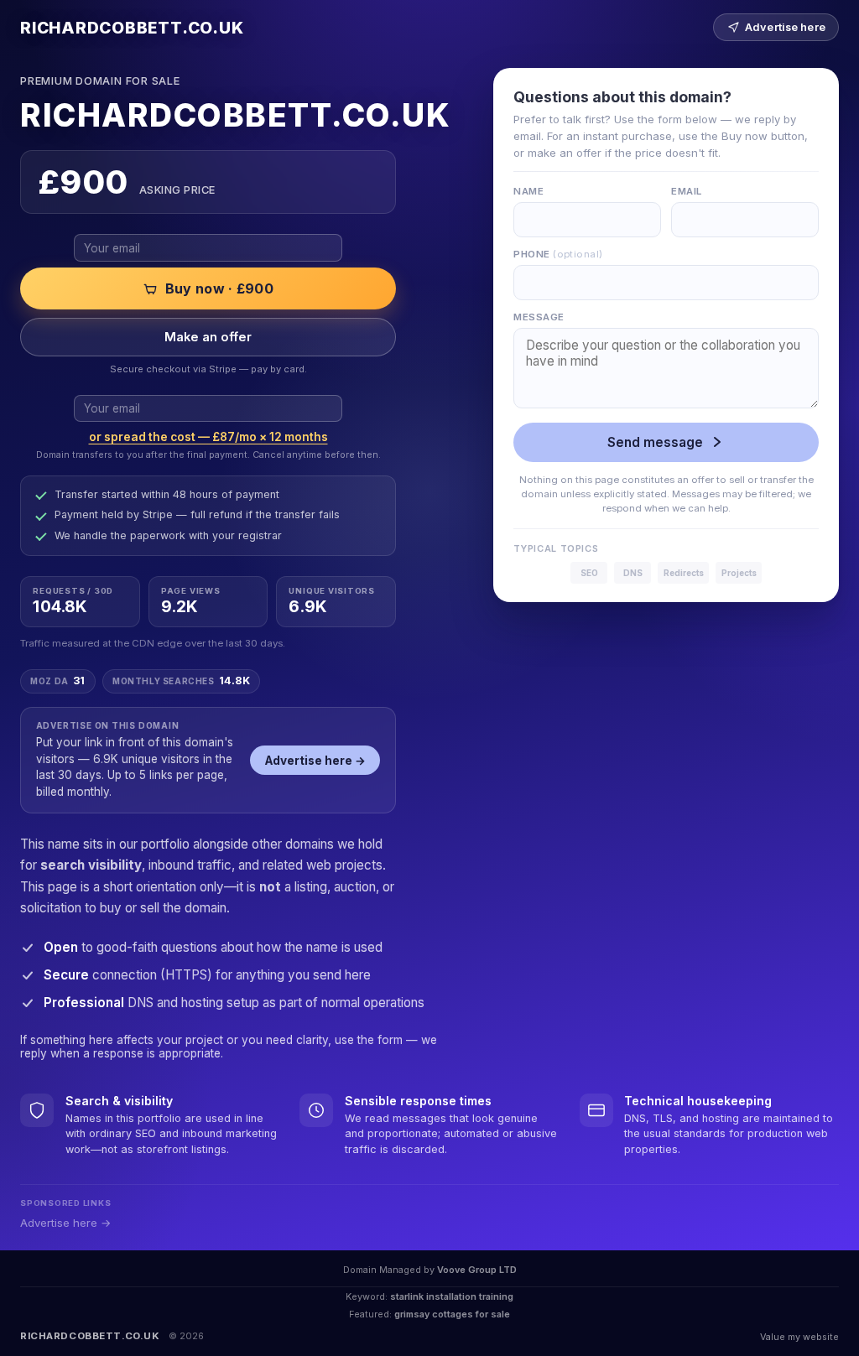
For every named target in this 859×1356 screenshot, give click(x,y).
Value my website (799, 1337)
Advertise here (785, 27)
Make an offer (208, 337)
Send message (655, 442)
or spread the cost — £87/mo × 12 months (208, 437)
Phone (557, 254)
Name (528, 191)
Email (686, 191)
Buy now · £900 (219, 288)
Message (538, 317)
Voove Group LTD (477, 1269)
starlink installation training (451, 1296)
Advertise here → (315, 760)
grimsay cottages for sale (452, 1314)
